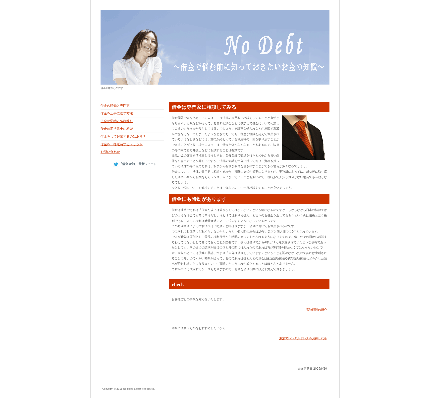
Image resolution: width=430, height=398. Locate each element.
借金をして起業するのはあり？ (123, 136)
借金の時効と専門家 (115, 105)
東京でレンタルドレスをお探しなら (303, 338)
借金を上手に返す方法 (117, 113)
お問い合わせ (110, 152)
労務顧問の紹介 (316, 309)
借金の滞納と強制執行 (117, 121)
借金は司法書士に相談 (117, 129)
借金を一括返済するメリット (122, 144)
